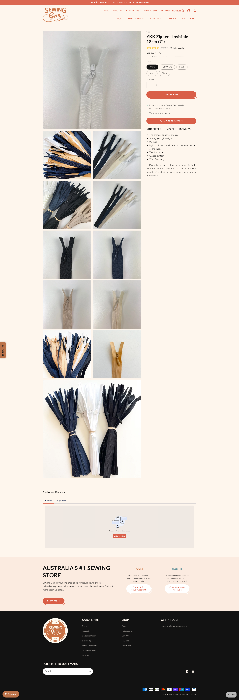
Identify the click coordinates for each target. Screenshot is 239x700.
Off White (167, 67)
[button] (178, 10)
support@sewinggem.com (174, 626)
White (152, 67)
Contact (85, 655)
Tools (124, 626)
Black (164, 73)
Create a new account (177, 588)
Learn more (53, 600)
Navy (151, 73)
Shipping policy (89, 635)
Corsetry (125, 635)
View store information (160, 113)
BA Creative (191, 694)
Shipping (161, 57)
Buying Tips (87, 640)
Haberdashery (128, 631)
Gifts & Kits (126, 645)
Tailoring (125, 640)
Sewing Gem (173, 694)
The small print (88, 650)
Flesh (182, 67)
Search (85, 626)
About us (86, 631)
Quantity (150, 79)
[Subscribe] (90, 671)
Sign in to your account (138, 588)
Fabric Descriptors (89, 645)
